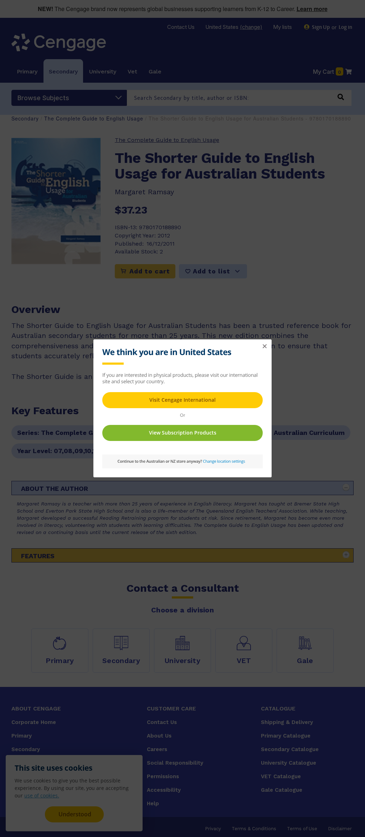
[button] (264, 346)
